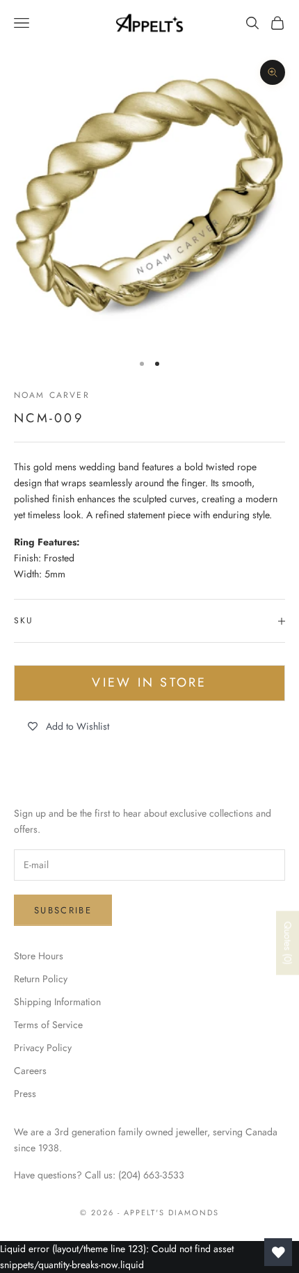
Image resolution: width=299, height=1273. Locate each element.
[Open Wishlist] (278, 1252)
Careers (30, 1071)
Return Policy (40, 979)
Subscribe (63, 910)
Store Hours (38, 956)
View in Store (149, 682)
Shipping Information (57, 1002)
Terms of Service (48, 1025)
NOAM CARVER (52, 395)
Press (25, 1093)
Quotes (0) (288, 943)
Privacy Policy (43, 1048)
